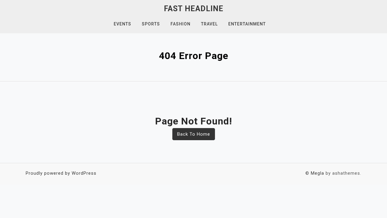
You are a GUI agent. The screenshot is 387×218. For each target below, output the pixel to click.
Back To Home (193, 134)
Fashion (180, 23)
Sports (151, 23)
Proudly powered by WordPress (61, 173)
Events (122, 23)
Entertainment (247, 23)
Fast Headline (193, 8)
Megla (317, 173)
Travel (209, 23)
